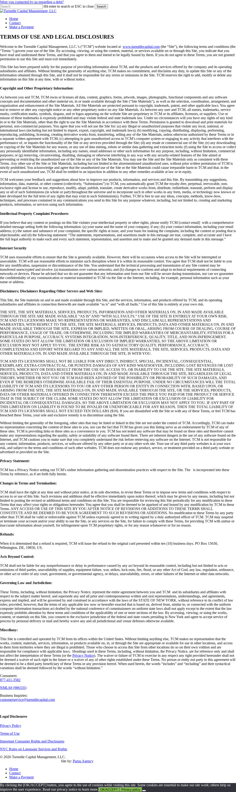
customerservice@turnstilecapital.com (27, 700)
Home (13, 769)
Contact (15, 773)
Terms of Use (10, 733)
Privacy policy (130, 789)
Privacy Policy (10, 726)
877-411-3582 (10, 680)
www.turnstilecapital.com (141, 47)
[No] (144, 790)
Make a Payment (21, 777)
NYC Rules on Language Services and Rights (33, 749)
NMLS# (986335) (13, 688)
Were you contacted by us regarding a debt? (32, 2)
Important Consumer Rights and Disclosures (32, 741)
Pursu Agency (83, 761)
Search (101, 6)
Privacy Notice (83, 655)
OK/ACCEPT (109, 789)
